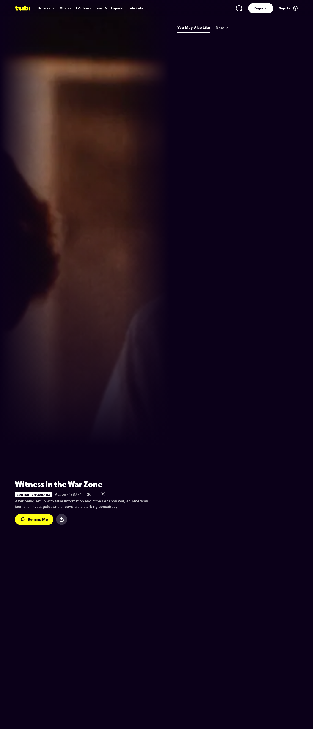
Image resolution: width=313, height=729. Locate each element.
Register (261, 8)
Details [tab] (222, 27)
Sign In (284, 8)
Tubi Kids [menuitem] (135, 8)
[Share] (61, 519)
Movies (65, 8)
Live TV (101, 8)
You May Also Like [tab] (193, 27)
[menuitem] (47, 8)
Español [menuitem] (117, 8)
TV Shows (83, 8)
